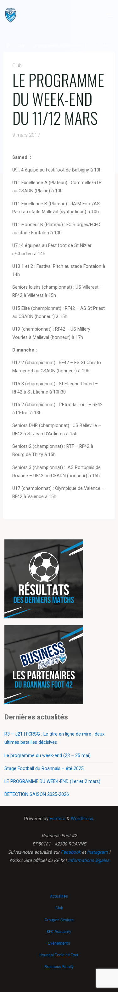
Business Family (59, 967)
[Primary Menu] (110, 15)
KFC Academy (59, 931)
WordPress (82, 818)
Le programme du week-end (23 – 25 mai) (47, 755)
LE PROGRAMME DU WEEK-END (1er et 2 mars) (52, 781)
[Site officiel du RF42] (10, 15)
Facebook (71, 852)
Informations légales (88, 860)
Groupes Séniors (59, 920)
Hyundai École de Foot (59, 955)
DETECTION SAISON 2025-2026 (36, 794)
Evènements (59, 943)
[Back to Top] (59, 893)
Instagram (97, 852)
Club (21, 46)
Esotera (56, 818)
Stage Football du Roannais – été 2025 (44, 768)
